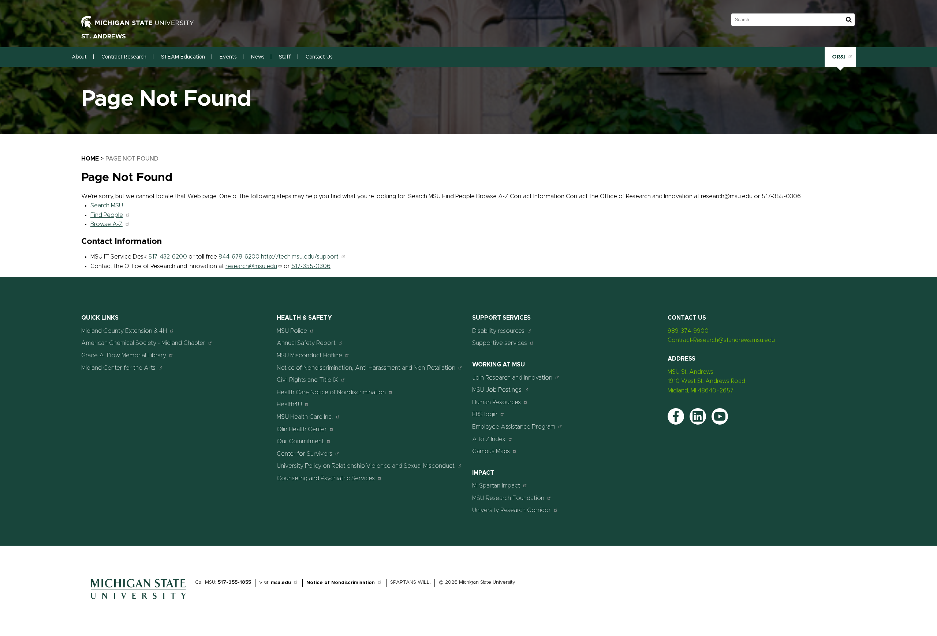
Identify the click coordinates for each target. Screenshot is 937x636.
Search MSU (106, 205)
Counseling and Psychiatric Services (326, 478)
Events (228, 57)
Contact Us (319, 57)
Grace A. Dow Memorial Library (123, 355)
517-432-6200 (167, 257)
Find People (106, 215)
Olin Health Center (302, 429)
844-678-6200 (239, 257)
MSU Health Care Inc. (305, 417)
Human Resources (496, 402)
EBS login (484, 414)
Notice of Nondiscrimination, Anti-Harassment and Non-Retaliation (366, 368)
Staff (285, 57)
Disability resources (498, 331)
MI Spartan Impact (496, 486)
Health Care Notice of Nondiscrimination (331, 392)
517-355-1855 (234, 582)
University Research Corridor (511, 510)
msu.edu (281, 582)
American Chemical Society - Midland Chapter (143, 343)
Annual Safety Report (306, 343)
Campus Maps (491, 451)
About (79, 57)
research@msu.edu (251, 266)
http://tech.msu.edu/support (300, 257)
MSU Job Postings (497, 390)
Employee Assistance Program (513, 427)
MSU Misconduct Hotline (309, 355)
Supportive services (499, 343)
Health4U (289, 404)
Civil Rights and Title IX (307, 380)
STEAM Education (183, 57)
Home (90, 159)
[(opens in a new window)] (145, 21)
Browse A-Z (106, 224)
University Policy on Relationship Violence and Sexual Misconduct (366, 466)
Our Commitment (300, 441)
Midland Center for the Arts (118, 368)
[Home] (138, 601)
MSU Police (292, 331)
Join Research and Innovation (512, 378)
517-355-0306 (311, 266)
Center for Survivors (304, 454)
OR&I (838, 57)
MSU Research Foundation (508, 498)
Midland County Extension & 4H (124, 331)
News (257, 57)
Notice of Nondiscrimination (340, 582)
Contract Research (123, 57)
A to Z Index (488, 439)
